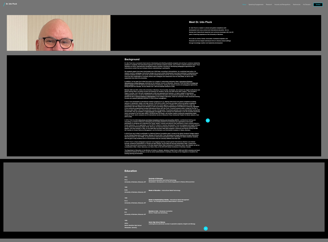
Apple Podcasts (150, 111)
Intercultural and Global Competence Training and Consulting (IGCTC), (158, 120)
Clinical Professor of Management (146, 96)
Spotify (159, 111)
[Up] (208, 120)
